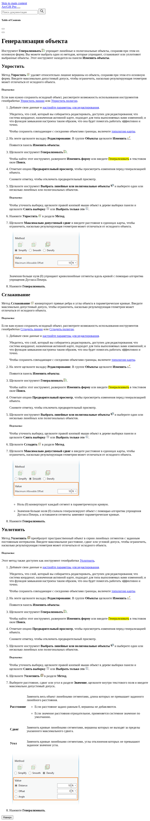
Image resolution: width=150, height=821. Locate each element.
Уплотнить (87, 560)
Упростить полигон (64, 100)
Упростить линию (33, 100)
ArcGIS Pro (9, 6)
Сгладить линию (32, 329)
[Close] (3, 28)
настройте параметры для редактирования (71, 107)
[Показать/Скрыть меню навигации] (18, 7)
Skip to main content (14, 3)
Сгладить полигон (61, 329)
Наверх (7, 817)
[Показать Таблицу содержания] (3, 32)
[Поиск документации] (42, 11)
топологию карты (123, 131)
